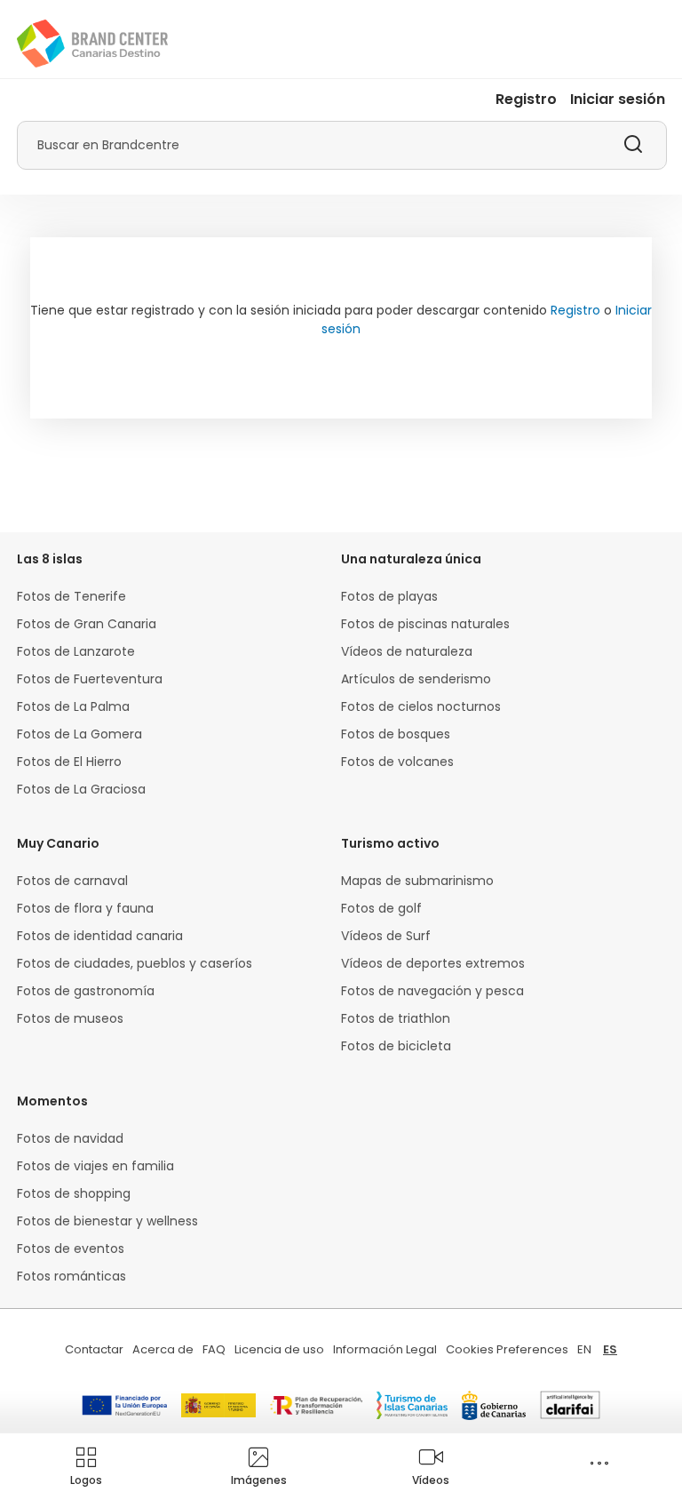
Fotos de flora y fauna (85, 908)
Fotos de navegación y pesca (432, 991)
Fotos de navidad (70, 1138)
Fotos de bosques (395, 734)
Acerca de (163, 1349)
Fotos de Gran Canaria (86, 624)
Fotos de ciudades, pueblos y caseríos (134, 963)
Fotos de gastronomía (86, 991)
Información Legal (385, 1349)
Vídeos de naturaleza (406, 651)
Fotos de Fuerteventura (90, 679)
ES (610, 1349)
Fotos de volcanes (397, 761)
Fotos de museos (70, 1018)
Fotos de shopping (74, 1193)
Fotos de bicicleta (396, 1046)
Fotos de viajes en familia (95, 1166)
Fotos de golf (381, 908)
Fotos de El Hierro (69, 761)
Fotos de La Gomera (79, 734)
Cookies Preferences (507, 1349)
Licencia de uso (279, 1349)
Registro (526, 99)
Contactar (94, 1349)
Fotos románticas (71, 1276)
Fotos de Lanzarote (76, 651)
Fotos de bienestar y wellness (107, 1221)
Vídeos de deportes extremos (433, 963)
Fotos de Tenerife (71, 596)
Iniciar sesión (617, 99)
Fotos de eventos (70, 1248)
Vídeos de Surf (386, 936)
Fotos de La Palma (73, 706)
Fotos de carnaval (72, 881)
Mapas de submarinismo (417, 881)
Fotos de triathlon (395, 1018)
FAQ (214, 1349)
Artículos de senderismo (416, 679)
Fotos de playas (389, 596)
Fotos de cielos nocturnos (421, 706)
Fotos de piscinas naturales (425, 624)
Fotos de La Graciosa (81, 789)
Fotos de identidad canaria (100, 936)
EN (584, 1349)
